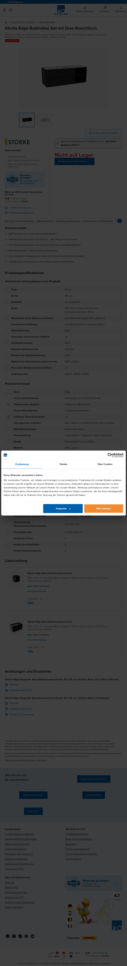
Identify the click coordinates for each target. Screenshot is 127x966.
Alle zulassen (103, 508)
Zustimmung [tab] (22, 464)
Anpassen (61, 508)
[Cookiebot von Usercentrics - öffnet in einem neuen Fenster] (109, 455)
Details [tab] (63, 464)
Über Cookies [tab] (105, 464)
